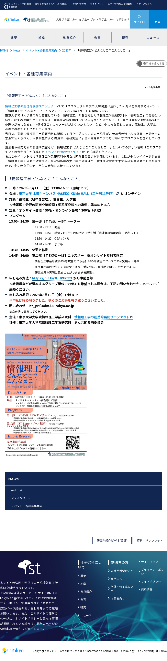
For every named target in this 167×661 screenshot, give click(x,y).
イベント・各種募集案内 (41, 50)
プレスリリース (21, 498)
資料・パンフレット (150, 540)
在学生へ (84, 19)
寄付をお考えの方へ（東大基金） (52, 3)
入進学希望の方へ (67, 19)
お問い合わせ (79, 3)
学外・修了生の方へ (103, 19)
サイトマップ (97, 3)
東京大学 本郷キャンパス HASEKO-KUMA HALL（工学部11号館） (67, 193)
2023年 (66, 50)
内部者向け (122, 19)
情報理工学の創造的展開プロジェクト (31, 106)
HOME (4, 50)
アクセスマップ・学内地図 (17, 3)
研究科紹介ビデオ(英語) (112, 540)
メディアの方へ (144, 3)
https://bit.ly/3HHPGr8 (50, 278)
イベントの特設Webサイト (63, 152)
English (13, 6)
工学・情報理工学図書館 (120, 3)
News (17, 50)
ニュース (16, 490)
